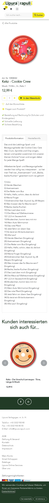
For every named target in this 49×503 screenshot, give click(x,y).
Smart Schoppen (10, 459)
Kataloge (6, 462)
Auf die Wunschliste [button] (14, 104)
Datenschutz (7, 445)
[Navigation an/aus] (17, 9)
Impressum (7, 448)
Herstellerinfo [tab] (34, 138)
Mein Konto (7, 456)
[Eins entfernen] (4, 98)
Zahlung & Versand (10, 439)
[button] (5, 363)
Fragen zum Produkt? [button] (15, 109)
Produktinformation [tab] (14, 138)
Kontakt (5, 442)
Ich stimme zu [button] (40, 499)
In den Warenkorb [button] (31, 98)
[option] (24, 363)
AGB (4, 436)
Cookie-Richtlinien (8, 491)
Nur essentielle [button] (26, 499)
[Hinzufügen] (14, 98)
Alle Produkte (11, 23)
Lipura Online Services (12, 465)
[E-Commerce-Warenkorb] (10, 9)
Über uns (6, 468)
